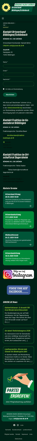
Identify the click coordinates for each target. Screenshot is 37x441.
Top (4, 25)
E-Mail (5, 46)
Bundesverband (16, 430)
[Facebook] (14, 425)
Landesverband (27, 430)
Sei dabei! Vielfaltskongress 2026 (17, 331)
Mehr (18, 206)
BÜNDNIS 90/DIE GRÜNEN (25, 5)
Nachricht (6, 79)
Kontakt (18, 434)
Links (30, 434)
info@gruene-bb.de (15, 46)
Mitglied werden (9, 434)
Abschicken (10, 94)
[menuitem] (8, 429)
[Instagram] (18, 425)
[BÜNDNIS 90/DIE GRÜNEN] (6, 7)
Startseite (8, 430)
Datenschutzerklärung (15, 108)
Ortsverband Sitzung (12, 194)
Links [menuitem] (21, 425)
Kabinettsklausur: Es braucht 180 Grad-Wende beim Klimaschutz (17, 309)
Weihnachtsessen (11, 235)
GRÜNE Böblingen (9, 23)
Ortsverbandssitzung (13, 214)
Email (5, 71)
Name (5, 62)
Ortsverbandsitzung (12, 253)
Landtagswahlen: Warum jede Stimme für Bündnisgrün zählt (16, 350)
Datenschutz (18, 439)
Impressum (25, 434)
